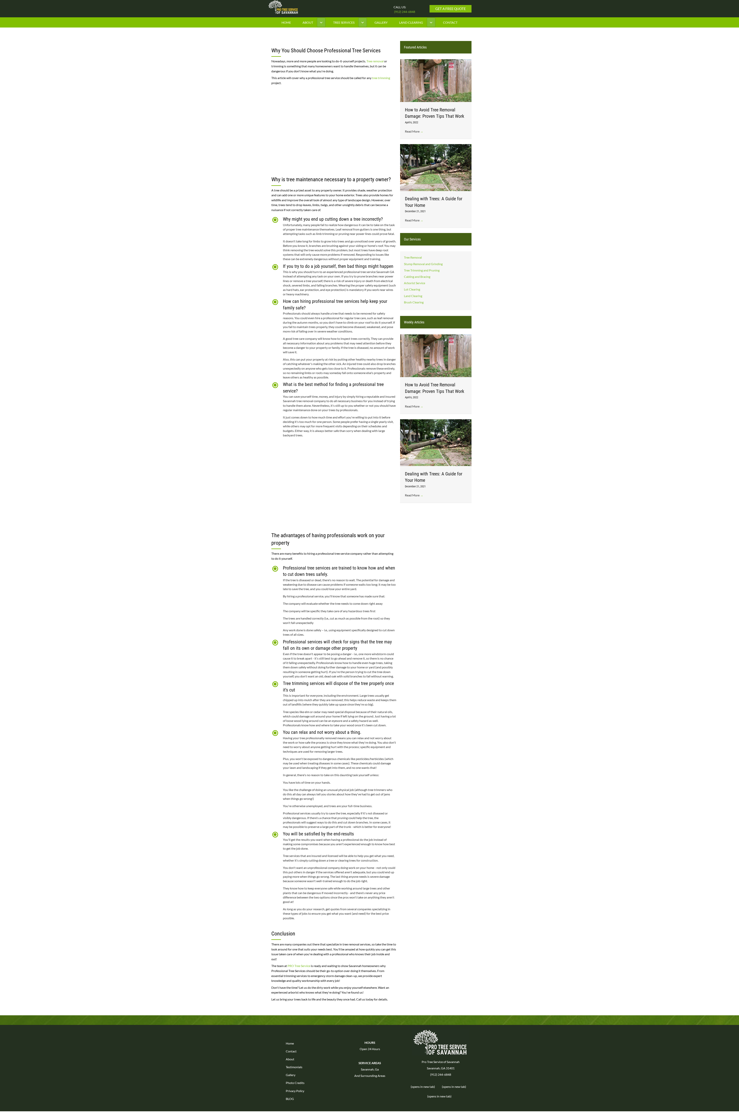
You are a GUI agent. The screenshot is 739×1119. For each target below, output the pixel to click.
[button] (450, 9)
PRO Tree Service (299, 966)
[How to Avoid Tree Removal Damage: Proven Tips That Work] (435, 80)
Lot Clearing (412, 289)
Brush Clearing (414, 302)
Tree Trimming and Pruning (422, 270)
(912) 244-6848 (404, 11)
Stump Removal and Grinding (423, 264)
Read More (414, 131)
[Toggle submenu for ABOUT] (321, 22)
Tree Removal (413, 257)
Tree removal (375, 61)
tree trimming (381, 78)
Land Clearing (413, 296)
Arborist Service (414, 283)
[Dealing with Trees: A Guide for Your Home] (435, 167)
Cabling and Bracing (417, 277)
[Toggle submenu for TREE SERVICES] (362, 22)
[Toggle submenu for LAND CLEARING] (431, 22)
